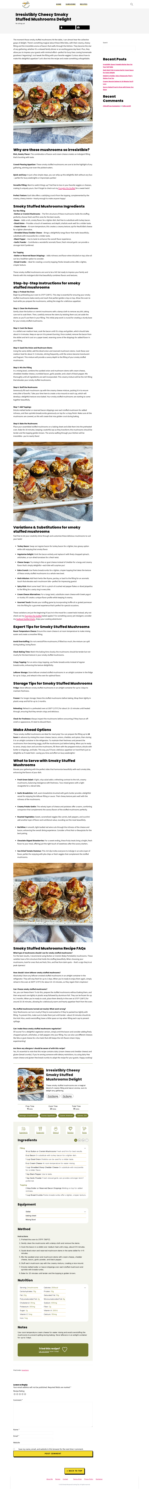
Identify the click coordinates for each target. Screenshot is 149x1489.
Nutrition (70, 1132)
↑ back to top (74, 1470)
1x (75, 1140)
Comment (18, 1400)
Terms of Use (77, 1479)
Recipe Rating (18, 1391)
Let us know (44, 1351)
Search (105, 43)
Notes (84, 1132)
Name (16, 1429)
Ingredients (23, 1132)
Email (16, 1436)
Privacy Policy (88, 1479)
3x (83, 1140)
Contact (65, 1479)
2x (79, 1140)
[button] (85, 1148)
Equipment (40, 1132)
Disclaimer (99, 1479)
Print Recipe (84, 27)
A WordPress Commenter (111, 106)
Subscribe (71, 4)
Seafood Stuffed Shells (25, 619)
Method (56, 1132)
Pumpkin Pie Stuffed (66, 188)
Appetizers (25, 1370)
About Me (49, 1479)
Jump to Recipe (68, 27)
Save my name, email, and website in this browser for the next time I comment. (50, 1449)
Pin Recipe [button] (67, 1096)
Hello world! (126, 106)
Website (16, 1442)
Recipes (83, 4)
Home (58, 4)
